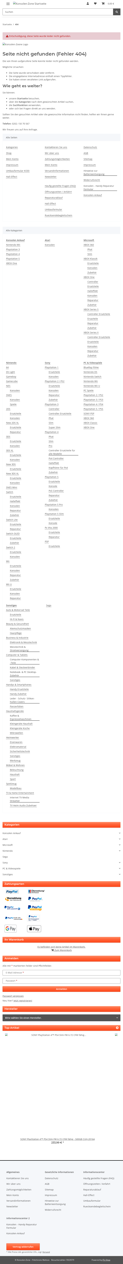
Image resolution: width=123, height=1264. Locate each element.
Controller (92, 281)
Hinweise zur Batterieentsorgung (94, 172)
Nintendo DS (90, 371)
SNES (9, 395)
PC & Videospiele (11, 868)
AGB (86, 153)
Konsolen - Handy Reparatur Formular (99, 187)
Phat (89, 249)
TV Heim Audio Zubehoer (23, 805)
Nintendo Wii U (92, 385)
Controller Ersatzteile (98, 314)
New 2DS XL (12, 422)
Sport (13, 779)
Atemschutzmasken (20, 628)
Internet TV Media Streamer (19, 799)
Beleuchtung (17, 769)
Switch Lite (12, 519)
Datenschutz (90, 147)
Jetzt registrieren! (23, 1000)
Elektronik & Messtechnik (23, 642)
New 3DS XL (12, 473)
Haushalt (15, 774)
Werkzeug (15, 760)
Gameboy (11, 376)
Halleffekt (92, 290)
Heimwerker (12, 737)
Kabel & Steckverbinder (22, 667)
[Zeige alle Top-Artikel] (117, 1027)
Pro (50, 445)
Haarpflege (16, 633)
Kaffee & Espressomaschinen (20, 717)
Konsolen (50, 244)
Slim (89, 254)
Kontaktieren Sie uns (56, 147)
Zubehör (92, 272)
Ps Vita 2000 (51, 527)
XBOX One (11, 263)
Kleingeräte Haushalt (21, 723)
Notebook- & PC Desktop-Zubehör (23, 674)
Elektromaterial (18, 746)
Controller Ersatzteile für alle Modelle (62, 452)
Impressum (12, 164)
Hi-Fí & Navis (17, 619)
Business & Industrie (17, 637)
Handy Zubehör (18, 693)
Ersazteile (92, 318)
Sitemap (88, 158)
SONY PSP (89, 413)
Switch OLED (13, 533)
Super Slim (54, 427)
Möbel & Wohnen (15, 765)
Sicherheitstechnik (20, 751)
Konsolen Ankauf (12, 833)
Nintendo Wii (13, 244)
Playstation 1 (51, 367)
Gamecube (12, 381)
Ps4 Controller (56, 458)
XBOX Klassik (90, 258)
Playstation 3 (13, 249)
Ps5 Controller (56, 490)
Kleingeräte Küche (20, 728)
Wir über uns (52, 153)
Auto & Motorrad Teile (18, 609)
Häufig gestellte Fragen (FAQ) (60, 185)
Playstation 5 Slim (54, 513)
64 (7, 367)
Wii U (9, 584)
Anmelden (61, 989)
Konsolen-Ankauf (93, 195)
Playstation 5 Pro (54, 504)
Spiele (13, 404)
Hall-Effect (11, 176)
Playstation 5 (13, 258)
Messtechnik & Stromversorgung (19, 648)
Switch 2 (10, 547)
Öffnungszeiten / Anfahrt (58, 191)
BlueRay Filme (91, 367)
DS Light (10, 371)
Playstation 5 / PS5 (93, 408)
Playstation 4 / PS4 (93, 404)
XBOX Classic (90, 422)
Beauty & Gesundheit (17, 623)
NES (8, 385)
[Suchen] (116, 11)
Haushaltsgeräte (15, 711)
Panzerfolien (16, 706)
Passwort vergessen (13, 996)
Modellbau (15, 788)
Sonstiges (15, 680)
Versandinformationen (57, 170)
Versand (46, 1252)
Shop (9, 153)
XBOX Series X (91, 332)
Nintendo (8, 850)
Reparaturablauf (54, 197)
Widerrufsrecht (92, 179)
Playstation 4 (13, 254)
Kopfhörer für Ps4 (58, 467)
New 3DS (11, 464)
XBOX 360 (89, 244)
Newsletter (51, 176)
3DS (8, 436)
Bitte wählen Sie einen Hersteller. (23, 1017)
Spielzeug (11, 783)
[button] (87, 3)
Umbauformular (53, 209)
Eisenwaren (16, 742)
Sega (48, 605)
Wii (7, 561)
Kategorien (12, 147)
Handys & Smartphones (18, 684)
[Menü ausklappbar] (8, 2)
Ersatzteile (93, 263)
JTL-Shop (106, 1260)
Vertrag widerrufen (23, 1246)
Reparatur (92, 300)
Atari (5, 839)
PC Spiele (89, 390)
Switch (9, 492)
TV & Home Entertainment (20, 792)
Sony (5, 862)
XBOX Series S (91, 309)
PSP (47, 541)
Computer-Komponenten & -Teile (24, 661)
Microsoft (8, 844)
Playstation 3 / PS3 (93, 399)
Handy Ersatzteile (19, 689)
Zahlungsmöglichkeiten (57, 158)
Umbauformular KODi (17, 170)
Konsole (53, 486)
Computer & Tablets (17, 654)
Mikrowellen (16, 732)
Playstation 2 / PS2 (54, 381)
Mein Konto (12, 158)
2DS (8, 408)
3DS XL (9, 450)
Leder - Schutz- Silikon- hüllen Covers (22, 700)
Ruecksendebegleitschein (58, 215)
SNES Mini (11, 487)
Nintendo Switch (92, 376)
